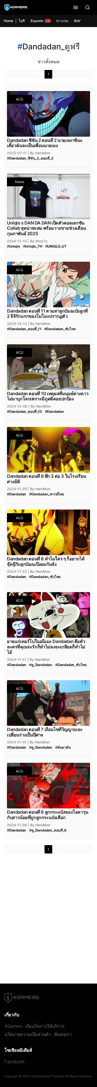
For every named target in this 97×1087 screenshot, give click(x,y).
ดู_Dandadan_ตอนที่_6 (47, 830)
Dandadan (54, 411)
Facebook (14, 1061)
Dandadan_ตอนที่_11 (24, 329)
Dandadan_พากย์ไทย (46, 494)
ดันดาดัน (63, 747)
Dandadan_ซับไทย (60, 329)
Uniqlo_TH (32, 246)
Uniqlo (13, 246)
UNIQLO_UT (55, 246)
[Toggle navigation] (75, 7)
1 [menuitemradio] (48, 74)
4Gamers (13, 1026)
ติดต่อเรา (63, 1034)
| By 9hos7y (38, 241)
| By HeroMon (39, 153)
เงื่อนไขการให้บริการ (45, 1026)
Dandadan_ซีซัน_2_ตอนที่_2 (30, 158)
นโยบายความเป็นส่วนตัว (27, 1034)
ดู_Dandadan (40, 665)
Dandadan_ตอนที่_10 (24, 411)
